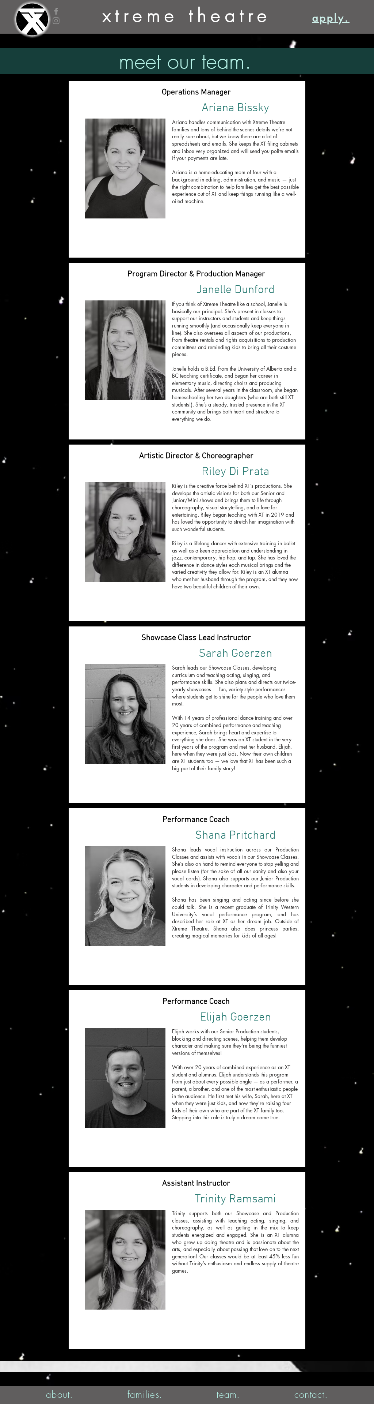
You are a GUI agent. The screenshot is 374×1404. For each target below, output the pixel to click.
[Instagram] (56, 20)
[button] (60, 1395)
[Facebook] (56, 11)
